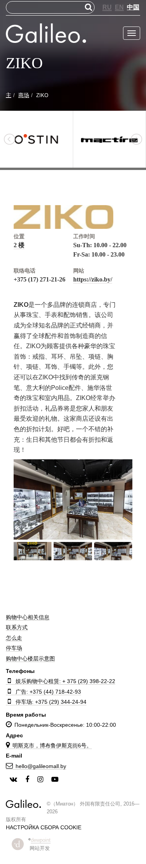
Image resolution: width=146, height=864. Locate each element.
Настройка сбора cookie (43, 827)
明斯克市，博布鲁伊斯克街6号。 (52, 745)
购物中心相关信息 (27, 617)
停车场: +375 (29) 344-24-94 (51, 702)
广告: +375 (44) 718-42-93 (48, 692)
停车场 (14, 648)
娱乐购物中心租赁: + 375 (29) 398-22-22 (65, 681)
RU (107, 7)
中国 (133, 7)
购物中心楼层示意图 (30, 658)
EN (119, 7)
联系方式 (17, 627)
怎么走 (14, 638)
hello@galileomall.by (41, 766)
